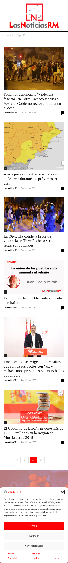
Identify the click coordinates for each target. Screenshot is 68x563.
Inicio (6, 35)
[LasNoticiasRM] (34, 15)
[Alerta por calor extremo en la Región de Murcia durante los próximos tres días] (34, 146)
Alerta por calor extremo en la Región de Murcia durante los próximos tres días (32, 178)
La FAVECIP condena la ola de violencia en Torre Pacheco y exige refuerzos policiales (30, 240)
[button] (62, 492)
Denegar (34, 535)
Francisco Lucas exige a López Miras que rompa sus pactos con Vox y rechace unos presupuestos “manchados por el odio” (34, 369)
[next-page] (49, 460)
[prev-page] (18, 460)
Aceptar (34, 525)
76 (41, 460)
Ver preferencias (34, 545)
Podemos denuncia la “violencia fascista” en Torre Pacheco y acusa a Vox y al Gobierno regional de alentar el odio (32, 101)
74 (25, 460)
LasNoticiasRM (10, 113)
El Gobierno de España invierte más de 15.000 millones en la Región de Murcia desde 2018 (33, 433)
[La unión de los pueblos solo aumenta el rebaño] (34, 276)
